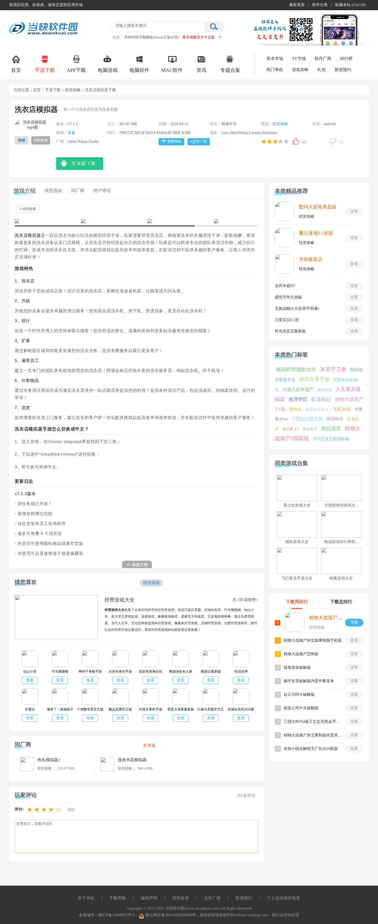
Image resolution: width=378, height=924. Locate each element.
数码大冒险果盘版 (317, 206)
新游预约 (343, 69)
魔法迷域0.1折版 (316, 233)
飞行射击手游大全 (296, 578)
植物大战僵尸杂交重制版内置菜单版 (313, 735)
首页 (16, 70)
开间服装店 (310, 259)
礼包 (321, 69)
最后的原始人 (317, 409)
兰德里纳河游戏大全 (341, 505)
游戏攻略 (300, 69)
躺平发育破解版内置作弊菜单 (309, 681)
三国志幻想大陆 (307, 418)
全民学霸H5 (285, 286)
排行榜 (346, 58)
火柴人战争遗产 (298, 389)
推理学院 (298, 399)
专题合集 (230, 70)
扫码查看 (40, 140)
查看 (71, 133)
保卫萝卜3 (291, 429)
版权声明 (149, 898)
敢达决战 (324, 390)
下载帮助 (117, 898)
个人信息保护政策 (283, 898)
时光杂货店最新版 (290, 331)
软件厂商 (323, 58)
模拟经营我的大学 (296, 369)
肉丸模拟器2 (48, 760)
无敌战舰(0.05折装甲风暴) (297, 308)
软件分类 (320, 5)
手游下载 (45, 70)
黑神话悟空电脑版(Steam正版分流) (151, 37)
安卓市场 (274, 58)
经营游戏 (28, 209)
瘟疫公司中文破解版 (301, 708)
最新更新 (297, 5)
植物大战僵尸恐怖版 (301, 654)
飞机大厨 (342, 409)
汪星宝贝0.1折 (287, 320)
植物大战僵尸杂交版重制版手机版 (313, 640)
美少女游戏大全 (296, 505)
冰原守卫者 (333, 369)
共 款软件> (245, 600)
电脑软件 (139, 70)
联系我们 (243, 898)
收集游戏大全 (341, 578)
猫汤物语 (335, 419)
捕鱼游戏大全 (297, 542)
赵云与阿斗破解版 (299, 694)
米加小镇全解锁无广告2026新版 (311, 749)
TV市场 (299, 58)
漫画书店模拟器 (132, 760)
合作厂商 (212, 898)
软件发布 (180, 898)
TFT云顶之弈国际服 (331, 439)
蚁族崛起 (321, 399)
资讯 (201, 70)
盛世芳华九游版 (288, 297)
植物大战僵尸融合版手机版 (337, 617)
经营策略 (73, 90)
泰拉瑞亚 (331, 428)
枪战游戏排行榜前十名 (343, 542)
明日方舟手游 (314, 379)
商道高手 (310, 429)
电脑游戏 (108, 70)
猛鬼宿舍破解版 (297, 667)
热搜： (118, 37)
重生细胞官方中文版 (198, 37)
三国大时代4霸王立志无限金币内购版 (313, 722)
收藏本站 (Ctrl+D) (350, 5)
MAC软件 (172, 70)
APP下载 (76, 70)
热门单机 (274, 69)
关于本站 (86, 898)
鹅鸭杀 (295, 409)
